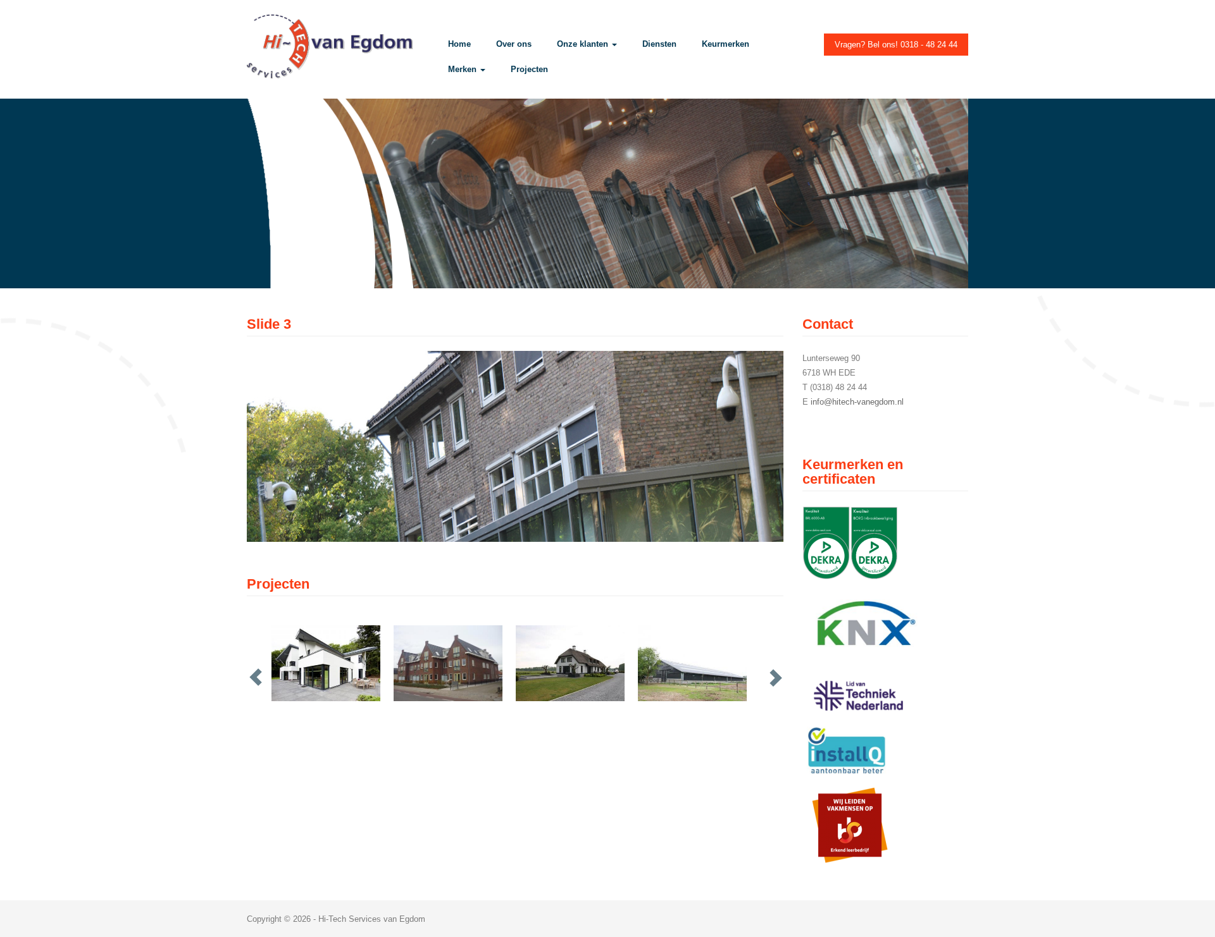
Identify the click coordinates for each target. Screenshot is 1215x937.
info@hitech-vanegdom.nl (857, 402)
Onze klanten (584, 44)
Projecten (529, 69)
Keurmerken (725, 44)
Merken (463, 69)
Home (459, 44)
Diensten (659, 44)
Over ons (514, 44)
